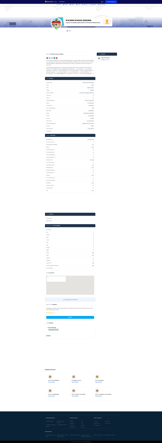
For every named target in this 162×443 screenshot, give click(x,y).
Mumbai (71, 421)
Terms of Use (107, 423)
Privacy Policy (97, 423)
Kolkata (82, 425)
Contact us (107, 421)
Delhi (82, 421)
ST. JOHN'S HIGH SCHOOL (62, 424)
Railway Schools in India (110, 435)
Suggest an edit (105, 59)
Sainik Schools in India (98, 435)
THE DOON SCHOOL (50, 421)
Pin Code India (97, 425)
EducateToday (88, 441)
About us (96, 421)
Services (65, 4)
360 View (84, 4)
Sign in (102, 1)
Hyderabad (72, 425)
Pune (82, 423)
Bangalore (72, 423)
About (58, 4)
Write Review (92, 4)
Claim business (102, 4)
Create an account (111, 1)
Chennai (82, 427)
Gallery (72, 4)
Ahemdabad (72, 427)
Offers (78, 4)
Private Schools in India (74, 435)
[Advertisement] (81, 43)
